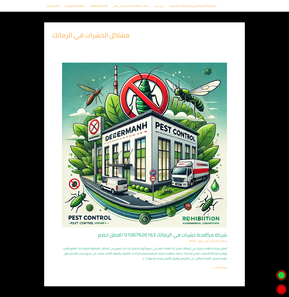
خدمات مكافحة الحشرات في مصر (131, 5)
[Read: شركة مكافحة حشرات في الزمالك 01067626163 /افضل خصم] (144, 144)
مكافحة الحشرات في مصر (212, 240)
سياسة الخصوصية (75, 5)
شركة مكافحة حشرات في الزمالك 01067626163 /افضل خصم (162, 234)
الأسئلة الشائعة (98, 5)
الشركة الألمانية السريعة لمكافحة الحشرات (192, 5)
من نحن (159, 5)
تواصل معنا (53, 5)
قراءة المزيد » (219, 267)
